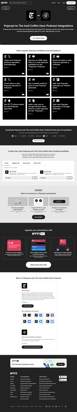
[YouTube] (56, 406)
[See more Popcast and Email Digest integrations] (38, 315)
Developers (12, 406)
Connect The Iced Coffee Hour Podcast (32, 347)
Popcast (9, 25)
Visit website (24, 302)
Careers (18, 406)
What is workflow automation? (45, 385)
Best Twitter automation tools (45, 381)
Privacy (36, 406)
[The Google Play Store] (63, 380)
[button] (38, 217)
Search (11, 392)
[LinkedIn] (50, 406)
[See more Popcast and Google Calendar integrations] (50, 321)
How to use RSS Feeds (44, 387)
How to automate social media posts (47, 396)
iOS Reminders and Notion (26, 392)
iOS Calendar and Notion (25, 381)
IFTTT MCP (12, 385)
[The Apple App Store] (63, 377)
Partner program (24, 406)
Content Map (13, 390)
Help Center (12, 387)
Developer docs (13, 396)
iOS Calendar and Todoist (25, 394)
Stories (11, 381)
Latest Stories (43, 376)
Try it (35, 177)
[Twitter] (59, 406)
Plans (59, 2)
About (40, 406)
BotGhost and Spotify (25, 387)
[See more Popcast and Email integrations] (27, 321)
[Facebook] (46, 406)
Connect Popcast (27, 305)
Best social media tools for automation (47, 398)
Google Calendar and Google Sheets (28, 383)
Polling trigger (13, 173)
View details (8, 177)
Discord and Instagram (25, 379)
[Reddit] (66, 406)
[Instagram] (53, 406)
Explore (54, 2)
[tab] (6, 163)
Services (12, 379)
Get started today (38, 38)
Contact (31, 406)
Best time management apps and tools (47, 383)
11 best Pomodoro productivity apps (47, 392)
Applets (12, 383)
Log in (63, 2)
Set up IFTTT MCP (38, 140)
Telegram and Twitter (24, 396)
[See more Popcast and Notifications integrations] (38, 321)
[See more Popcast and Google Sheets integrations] (50, 315)
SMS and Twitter (23, 390)
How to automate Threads (44, 394)
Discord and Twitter (24, 398)
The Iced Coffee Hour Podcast (37, 25)
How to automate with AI (44, 379)
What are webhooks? (43, 390)
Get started (71, 2)
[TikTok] (62, 406)
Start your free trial (38, 265)
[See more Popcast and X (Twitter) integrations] (27, 315)
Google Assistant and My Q (26, 385)
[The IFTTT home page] (4, 3)
